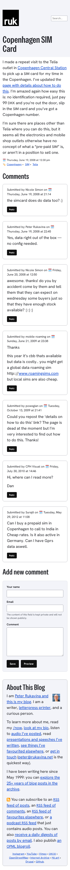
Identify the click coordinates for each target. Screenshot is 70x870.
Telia (35, 164)
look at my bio (36, 727)
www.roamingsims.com (39, 373)
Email (10, 602)
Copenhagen (14, 164)
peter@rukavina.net (35, 756)
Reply (11, 209)
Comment (13, 624)
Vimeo (43, 854)
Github (40, 861)
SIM (27, 164)
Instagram (18, 854)
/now (17, 727)
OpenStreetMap (18, 857)
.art (55, 857)
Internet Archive (39, 857)
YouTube (32, 854)
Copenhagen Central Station (42, 67)
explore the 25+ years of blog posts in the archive (33, 783)
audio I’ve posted (26, 733)
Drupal (30, 861)
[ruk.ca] (35, 18)
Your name (13, 587)
